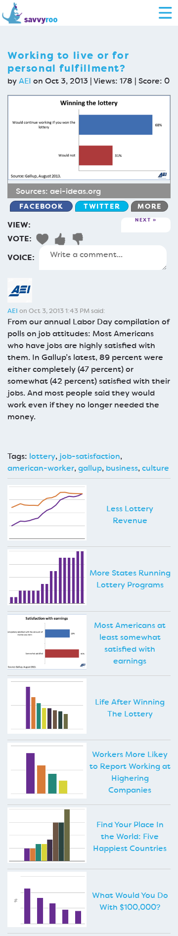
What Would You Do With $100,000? (130, 901)
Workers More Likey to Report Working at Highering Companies (130, 772)
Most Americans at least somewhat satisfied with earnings (130, 643)
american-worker (40, 468)
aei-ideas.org (75, 191)
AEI (25, 81)
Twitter (102, 206)
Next (143, 220)
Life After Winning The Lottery (130, 708)
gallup (90, 468)
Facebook (41, 206)
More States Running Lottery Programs (130, 579)
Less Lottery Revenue (129, 514)
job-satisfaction (89, 456)
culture (155, 468)
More (149, 206)
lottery (42, 456)
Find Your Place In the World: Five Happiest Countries (130, 836)
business (122, 468)
